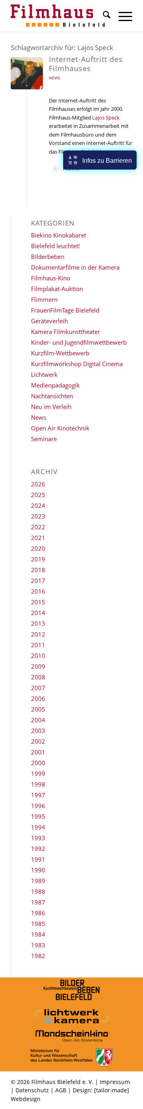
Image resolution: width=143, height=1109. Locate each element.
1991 (38, 859)
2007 (38, 688)
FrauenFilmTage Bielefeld (65, 310)
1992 (38, 848)
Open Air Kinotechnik (60, 428)
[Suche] (102, 16)
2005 (38, 709)
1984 (38, 934)
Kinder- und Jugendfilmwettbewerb (79, 342)
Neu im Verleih (51, 407)
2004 (38, 720)
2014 (38, 613)
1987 (38, 902)
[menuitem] (102, 16)
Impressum (115, 1082)
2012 (38, 634)
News (54, 78)
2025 (38, 495)
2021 (38, 538)
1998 (38, 784)
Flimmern (44, 299)
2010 (38, 656)
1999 (38, 773)
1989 (38, 881)
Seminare (44, 439)
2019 (38, 559)
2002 (38, 741)
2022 (38, 527)
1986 (38, 913)
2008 (38, 677)
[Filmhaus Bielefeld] (59, 16)
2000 (38, 763)
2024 (38, 505)
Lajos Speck (106, 117)
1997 (38, 795)
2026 (38, 484)
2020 (38, 548)
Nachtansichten (52, 396)
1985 (38, 924)
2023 (38, 516)
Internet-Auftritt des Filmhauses (86, 63)
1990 (38, 870)
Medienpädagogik (55, 385)
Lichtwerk (44, 374)
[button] (100, 160)
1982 (38, 956)
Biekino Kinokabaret (58, 235)
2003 (38, 731)
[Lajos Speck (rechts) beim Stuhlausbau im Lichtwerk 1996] (27, 73)
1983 (38, 945)
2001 (38, 752)
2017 (38, 580)
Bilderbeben (47, 256)
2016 (38, 591)
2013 (38, 623)
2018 (38, 570)
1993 (38, 838)
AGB (60, 1090)
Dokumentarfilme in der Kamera (75, 267)
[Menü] (121, 16)
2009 (38, 666)
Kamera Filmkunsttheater (65, 332)
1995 (38, 816)
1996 (38, 806)
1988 (38, 891)
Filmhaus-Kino (50, 278)
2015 (38, 602)
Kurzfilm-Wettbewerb (60, 353)
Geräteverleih (49, 321)
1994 (38, 827)
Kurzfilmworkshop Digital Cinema (77, 364)
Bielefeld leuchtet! (55, 246)
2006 (38, 698)
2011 (38, 645)
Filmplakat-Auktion (57, 289)
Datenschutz (32, 1090)
